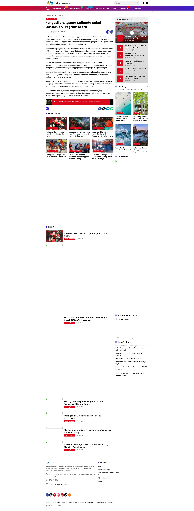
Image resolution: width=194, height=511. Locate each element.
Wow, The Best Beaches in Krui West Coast (123, 150)
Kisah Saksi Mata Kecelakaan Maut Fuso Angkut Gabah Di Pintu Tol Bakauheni (79, 134)
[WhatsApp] (111, 108)
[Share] (111, 32)
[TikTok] (65, 495)
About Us (101, 481)
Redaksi (110, 502)
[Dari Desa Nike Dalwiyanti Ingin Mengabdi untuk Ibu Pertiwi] (56, 123)
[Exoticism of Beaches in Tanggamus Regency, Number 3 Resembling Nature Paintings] (140, 135)
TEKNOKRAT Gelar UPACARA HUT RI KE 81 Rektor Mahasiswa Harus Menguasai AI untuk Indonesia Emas (135, 78)
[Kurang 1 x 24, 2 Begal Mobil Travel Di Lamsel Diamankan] (56, 146)
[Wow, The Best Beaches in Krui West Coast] (123, 135)
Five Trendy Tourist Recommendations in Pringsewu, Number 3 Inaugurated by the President (140, 119)
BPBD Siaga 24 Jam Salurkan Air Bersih (128, 358)
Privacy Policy (103, 478)
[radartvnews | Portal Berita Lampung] (58, 3)
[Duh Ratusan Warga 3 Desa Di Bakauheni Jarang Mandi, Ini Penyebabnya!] (102, 146)
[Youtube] (62, 495)
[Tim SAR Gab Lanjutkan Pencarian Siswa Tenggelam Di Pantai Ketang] (79, 146)
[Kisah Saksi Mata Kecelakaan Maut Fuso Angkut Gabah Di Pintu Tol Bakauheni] (79, 123)
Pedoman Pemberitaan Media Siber (81, 502)
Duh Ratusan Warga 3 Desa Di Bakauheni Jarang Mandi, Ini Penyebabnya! (102, 157)
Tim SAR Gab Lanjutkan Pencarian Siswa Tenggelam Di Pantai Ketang (79, 157)
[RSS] (69, 495)
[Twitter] (104, 108)
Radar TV (101, 466)
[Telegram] (108, 108)
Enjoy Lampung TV (104, 470)
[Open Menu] (147, 3)
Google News (120, 375)
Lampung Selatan (51, 18)
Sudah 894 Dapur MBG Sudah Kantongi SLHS (135, 70)
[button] (137, 3)
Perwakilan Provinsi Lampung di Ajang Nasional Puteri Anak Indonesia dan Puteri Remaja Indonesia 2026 (131, 348)
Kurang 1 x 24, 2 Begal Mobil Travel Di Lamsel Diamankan (56, 156)
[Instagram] (58, 495)
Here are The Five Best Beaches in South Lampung (121, 119)
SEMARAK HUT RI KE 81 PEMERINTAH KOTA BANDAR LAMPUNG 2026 (134, 54)
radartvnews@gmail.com (58, 484)
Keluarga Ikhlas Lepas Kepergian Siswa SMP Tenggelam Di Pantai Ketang (102, 134)
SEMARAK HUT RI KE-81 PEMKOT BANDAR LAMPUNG (136, 47)
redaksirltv (53, 31)
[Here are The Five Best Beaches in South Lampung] (123, 103)
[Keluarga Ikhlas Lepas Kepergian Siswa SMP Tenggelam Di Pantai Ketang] (102, 123)
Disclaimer (100, 502)
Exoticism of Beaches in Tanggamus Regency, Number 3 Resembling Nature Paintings (140, 150)
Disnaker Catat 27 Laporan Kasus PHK (134, 62)
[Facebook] (100, 108)
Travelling (120, 112)
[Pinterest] (54, 495)
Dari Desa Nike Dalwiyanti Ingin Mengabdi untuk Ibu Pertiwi (55, 134)
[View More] (147, 86)
